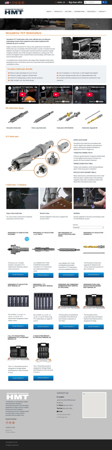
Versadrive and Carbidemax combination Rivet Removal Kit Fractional (68, 286)
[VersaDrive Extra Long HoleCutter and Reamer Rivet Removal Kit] (94, 301)
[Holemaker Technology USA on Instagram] (22, 2)
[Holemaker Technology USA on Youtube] (19, 2)
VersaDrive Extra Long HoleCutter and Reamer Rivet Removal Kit (92, 286)
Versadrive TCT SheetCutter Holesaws (18, 233)
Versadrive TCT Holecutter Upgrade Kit (93, 233)
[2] (18, 353)
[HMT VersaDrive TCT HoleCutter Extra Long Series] (68, 249)
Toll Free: (60, 408)
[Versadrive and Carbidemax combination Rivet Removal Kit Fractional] (68, 301)
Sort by (75, 225)
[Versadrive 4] (43, 301)
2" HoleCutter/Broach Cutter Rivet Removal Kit (42, 336)
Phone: (60, 405)
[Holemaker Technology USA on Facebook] (13, 2)
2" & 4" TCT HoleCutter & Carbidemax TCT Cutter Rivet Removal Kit (18, 337)
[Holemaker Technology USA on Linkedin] (16, 2)
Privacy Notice (10, 432)
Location (61, 397)
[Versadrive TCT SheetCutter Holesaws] (18, 249)
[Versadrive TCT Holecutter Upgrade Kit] (94, 249)
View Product (18, 274)
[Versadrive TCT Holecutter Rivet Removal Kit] (18, 301)
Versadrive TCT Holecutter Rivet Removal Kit (18, 285)
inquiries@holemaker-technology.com (64, 416)
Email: (60, 411)
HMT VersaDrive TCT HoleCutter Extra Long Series (66, 234)
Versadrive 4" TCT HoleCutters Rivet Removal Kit (43, 286)
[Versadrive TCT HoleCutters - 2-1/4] (43, 249)
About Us (9, 430)
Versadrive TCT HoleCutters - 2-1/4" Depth (43, 233)
